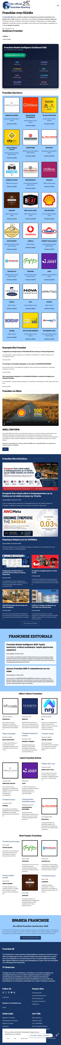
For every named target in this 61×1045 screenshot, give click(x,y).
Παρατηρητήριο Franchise (10, 1020)
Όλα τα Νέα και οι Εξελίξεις (30, 623)
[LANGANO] (12, 200)
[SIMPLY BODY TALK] (48, 763)
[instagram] (9, 993)
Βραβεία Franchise (7, 1023)
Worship (11, 330)
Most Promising (9, 153)
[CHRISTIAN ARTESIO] (12, 105)
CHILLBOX (49, 180)
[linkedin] (14, 993)
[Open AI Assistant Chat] (56, 1035)
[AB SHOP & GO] (12, 261)
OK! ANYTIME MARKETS (30, 330)
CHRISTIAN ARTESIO (11, 115)
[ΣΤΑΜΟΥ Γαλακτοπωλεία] (49, 230)
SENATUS (25, 719)
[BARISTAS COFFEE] (12, 169)
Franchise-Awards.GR (38, 1001)
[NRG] (49, 706)
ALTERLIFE (44, 882)
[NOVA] (30, 291)
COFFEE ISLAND (7, 847)
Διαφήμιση (5, 1026)
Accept (7, 1038)
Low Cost (26, 183)
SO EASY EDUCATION (49, 115)
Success (30, 122)
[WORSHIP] (12, 320)
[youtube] (11, 993)
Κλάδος (5, 36)
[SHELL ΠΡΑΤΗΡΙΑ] (49, 200)
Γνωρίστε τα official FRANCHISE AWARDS (30, 937)
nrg (42, 719)
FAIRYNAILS (6, 719)
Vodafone (30, 241)
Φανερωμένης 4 (37, 1017)
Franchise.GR (8, 17)
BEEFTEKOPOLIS (30, 180)
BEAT (26, 210)
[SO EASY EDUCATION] (49, 105)
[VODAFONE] (30, 230)
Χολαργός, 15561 (37, 1020)
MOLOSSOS (49, 147)
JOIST (49, 271)
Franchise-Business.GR (39, 995)
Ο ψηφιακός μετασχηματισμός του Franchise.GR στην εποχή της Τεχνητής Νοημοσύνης (28, 351)
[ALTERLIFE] (48, 875)
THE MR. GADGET (46, 740)
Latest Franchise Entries (30, 758)
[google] (3, 993)
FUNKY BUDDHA (7, 883)
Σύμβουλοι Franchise (8, 1017)
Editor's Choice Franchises (30, 693)
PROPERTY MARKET (28, 741)
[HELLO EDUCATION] (8, 733)
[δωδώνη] (12, 291)
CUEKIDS (5, 805)
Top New (12, 119)
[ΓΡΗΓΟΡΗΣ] (30, 261)
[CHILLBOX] (49, 169)
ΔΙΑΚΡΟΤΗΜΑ (30, 147)
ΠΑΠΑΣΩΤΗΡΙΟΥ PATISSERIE (27, 808)
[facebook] (6, 993)
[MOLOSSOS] (49, 137)
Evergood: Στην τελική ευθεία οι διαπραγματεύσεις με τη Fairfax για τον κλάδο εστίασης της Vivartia (27, 494)
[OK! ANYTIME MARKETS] (30, 320)
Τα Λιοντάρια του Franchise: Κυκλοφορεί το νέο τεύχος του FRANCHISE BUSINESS (26, 364)
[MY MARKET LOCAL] (49, 320)
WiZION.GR (35, 1004)
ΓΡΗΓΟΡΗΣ (30, 271)
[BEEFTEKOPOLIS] (30, 169)
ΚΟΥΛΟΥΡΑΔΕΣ (11, 241)
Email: (39, 1026)
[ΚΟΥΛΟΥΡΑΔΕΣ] (12, 230)
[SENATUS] (30, 706)
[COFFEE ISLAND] (11, 841)
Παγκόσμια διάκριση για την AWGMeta (19, 539)
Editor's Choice (33, 120)
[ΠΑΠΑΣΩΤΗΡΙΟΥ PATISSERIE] (30, 800)
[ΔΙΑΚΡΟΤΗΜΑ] (30, 137)
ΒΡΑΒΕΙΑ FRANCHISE (30, 920)
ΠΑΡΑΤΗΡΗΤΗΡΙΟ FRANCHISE (15, 50)
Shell (45, 210)
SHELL (5, 449)
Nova (30, 302)
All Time (26, 120)
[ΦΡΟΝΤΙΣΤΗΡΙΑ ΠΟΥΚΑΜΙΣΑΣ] (30, 105)
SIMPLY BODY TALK (47, 769)
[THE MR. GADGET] (47, 733)
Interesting (7, 119)
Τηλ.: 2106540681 (37, 1023)
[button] (58, 5)
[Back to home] (16, 5)
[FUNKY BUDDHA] (11, 876)
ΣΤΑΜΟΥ (44, 241)
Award (16, 183)
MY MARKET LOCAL (49, 330)
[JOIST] (49, 261)
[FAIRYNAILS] (10, 706)
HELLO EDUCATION (8, 740)
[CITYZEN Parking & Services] (12, 137)
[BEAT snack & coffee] (30, 200)
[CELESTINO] (49, 291)
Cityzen (9, 147)
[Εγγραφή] (27, 1007)
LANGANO (12, 210)
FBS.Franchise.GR (37, 998)
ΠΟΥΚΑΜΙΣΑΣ (30, 117)
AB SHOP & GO (11, 271)
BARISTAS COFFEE (11, 180)
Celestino (49, 302)
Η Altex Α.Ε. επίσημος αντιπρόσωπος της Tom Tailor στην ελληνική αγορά (44, 606)
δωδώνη (11, 302)
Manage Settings (24, 1038)
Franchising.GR (36, 993)
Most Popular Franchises (30, 835)
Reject (15, 1038)
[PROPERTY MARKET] (30, 734)
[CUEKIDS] (8, 799)
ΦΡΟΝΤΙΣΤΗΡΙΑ (30, 115)
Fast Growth (30, 151)
